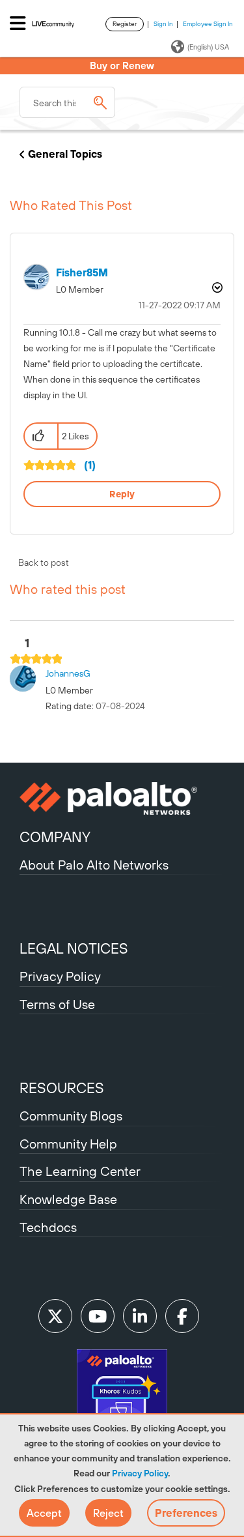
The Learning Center (80, 1171)
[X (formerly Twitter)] (55, 1316)
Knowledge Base (68, 1199)
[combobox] (67, 102)
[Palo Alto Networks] (122, 798)
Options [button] (216, 287)
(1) (90, 465)
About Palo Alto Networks (94, 864)
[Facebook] (182, 1316)
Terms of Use (57, 1004)
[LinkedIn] (140, 1316)
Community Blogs (71, 1115)
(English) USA (208, 47)
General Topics (65, 154)
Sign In (163, 23)
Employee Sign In (208, 23)
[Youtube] (98, 1316)
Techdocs (48, 1227)
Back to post (43, 562)
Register (125, 23)
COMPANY (55, 836)
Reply (122, 494)
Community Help (68, 1143)
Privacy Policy (140, 1473)
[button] (44, 1513)
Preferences (186, 1513)
